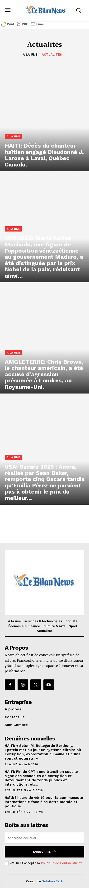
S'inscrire (42, 851)
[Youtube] (48, 684)
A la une (30, 54)
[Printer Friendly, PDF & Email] (23, 26)
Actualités (52, 54)
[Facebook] (10, 684)
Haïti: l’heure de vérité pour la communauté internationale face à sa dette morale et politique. (44, 802)
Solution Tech (52, 881)
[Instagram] (23, 684)
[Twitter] (35, 684)
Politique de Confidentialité (62, 863)
